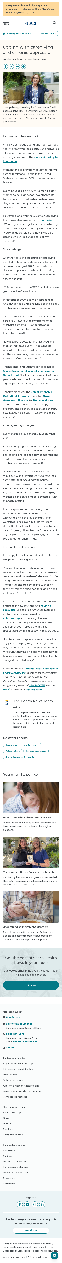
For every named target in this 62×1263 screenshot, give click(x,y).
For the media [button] (49, 33)
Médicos (7, 1156)
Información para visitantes (18, 1069)
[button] (6, 23)
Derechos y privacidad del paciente (22, 1091)
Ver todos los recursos (15, 1096)
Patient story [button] (12, 751)
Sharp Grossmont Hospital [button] (20, 757)
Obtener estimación (14, 1080)
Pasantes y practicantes (16, 1161)
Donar (6, 1118)
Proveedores (10, 1178)
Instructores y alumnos (15, 1167)
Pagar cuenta (10, 1074)
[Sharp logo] (31, 22)
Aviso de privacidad (14, 1257)
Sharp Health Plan (13, 1134)
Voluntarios (9, 1183)
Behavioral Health (44, 400)
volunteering (11, 618)
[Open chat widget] (54, 1255)
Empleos (8, 1129)
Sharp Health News (20, 33)
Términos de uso (37, 1257)
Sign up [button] (31, 985)
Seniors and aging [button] (36, 751)
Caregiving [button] (11, 745)
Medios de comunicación (16, 1172)
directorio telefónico (25, 1041)
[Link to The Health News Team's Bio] (6, 714)
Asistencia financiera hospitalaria (21, 1085)
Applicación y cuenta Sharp (18, 1063)
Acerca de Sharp (12, 1112)
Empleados (9, 1150)
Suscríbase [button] (31, 1230)
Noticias (7, 1123)
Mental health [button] (31, 745)
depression (46, 220)
